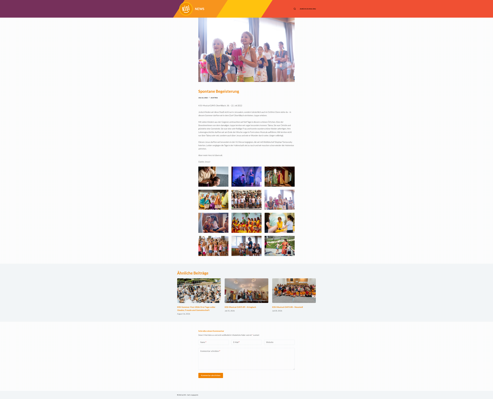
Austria (214, 98)
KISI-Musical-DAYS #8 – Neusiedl (287, 307)
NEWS (199, 9)
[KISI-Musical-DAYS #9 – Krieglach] (246, 290)
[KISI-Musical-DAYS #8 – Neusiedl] (294, 290)
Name (203, 342)
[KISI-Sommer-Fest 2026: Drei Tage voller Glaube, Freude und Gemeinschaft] (199, 290)
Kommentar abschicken (210, 375)
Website (269, 342)
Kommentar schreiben (210, 351)
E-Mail (236, 342)
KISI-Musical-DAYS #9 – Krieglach (240, 307)
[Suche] (295, 9)
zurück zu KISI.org (308, 9)
